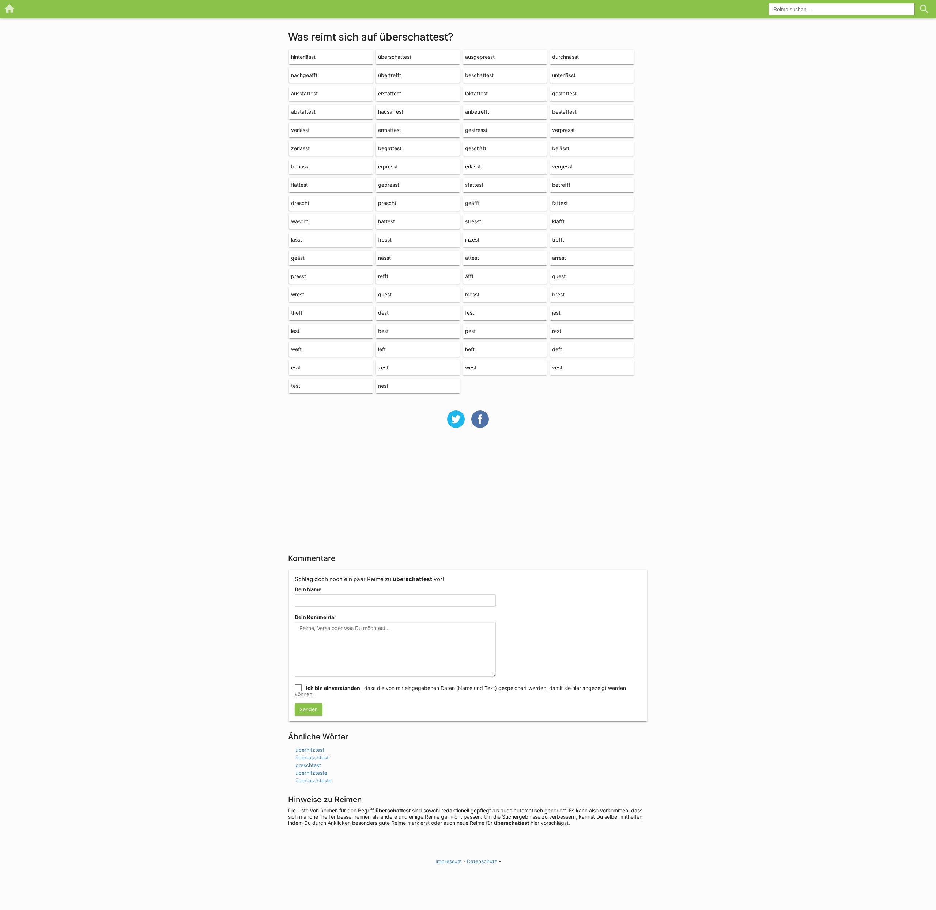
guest (385, 294)
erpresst (388, 166)
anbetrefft (477, 112)
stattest (474, 185)
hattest (386, 221)
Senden (308, 709)
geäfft (472, 203)
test (295, 386)
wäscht (299, 221)
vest (557, 367)
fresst (385, 239)
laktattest (476, 93)
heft (470, 349)
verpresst (563, 130)
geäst (298, 258)
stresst (473, 221)
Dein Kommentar (315, 617)
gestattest (564, 93)
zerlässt (300, 148)
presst (298, 276)
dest (383, 313)
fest (469, 313)
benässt (300, 166)
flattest (299, 185)
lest (295, 331)
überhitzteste (311, 773)
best (383, 331)
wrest (297, 294)
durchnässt (565, 57)
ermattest (389, 130)
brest (558, 294)
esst (296, 367)
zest (383, 367)
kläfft (558, 221)
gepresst (388, 185)
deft (557, 349)
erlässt (473, 166)
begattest (389, 148)
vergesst (562, 166)
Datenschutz (482, 861)
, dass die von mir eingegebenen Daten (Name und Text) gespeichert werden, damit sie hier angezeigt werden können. (460, 691)
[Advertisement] (468, 495)
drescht (300, 203)
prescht (387, 203)
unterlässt (563, 75)
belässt (560, 148)
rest (556, 331)
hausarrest (390, 112)
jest (556, 313)
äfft (469, 276)
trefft (558, 239)
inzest (472, 239)
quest (559, 276)
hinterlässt (303, 57)
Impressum (448, 861)
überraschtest (312, 757)
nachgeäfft (304, 75)
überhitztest (309, 750)
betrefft (561, 185)
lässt (296, 239)
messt (472, 294)
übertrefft (389, 75)
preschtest (308, 765)
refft (383, 276)
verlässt (300, 130)
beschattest (479, 75)
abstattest (303, 112)
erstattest (389, 93)
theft (296, 313)
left (382, 349)
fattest (560, 203)
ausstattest (304, 93)
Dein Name (308, 589)
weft (296, 349)
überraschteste (313, 780)
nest (383, 386)
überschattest (394, 57)
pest (470, 331)
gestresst (476, 130)
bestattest (564, 112)
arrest (559, 258)
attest (472, 258)
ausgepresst (480, 57)
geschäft (475, 148)
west (470, 367)
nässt (384, 258)
